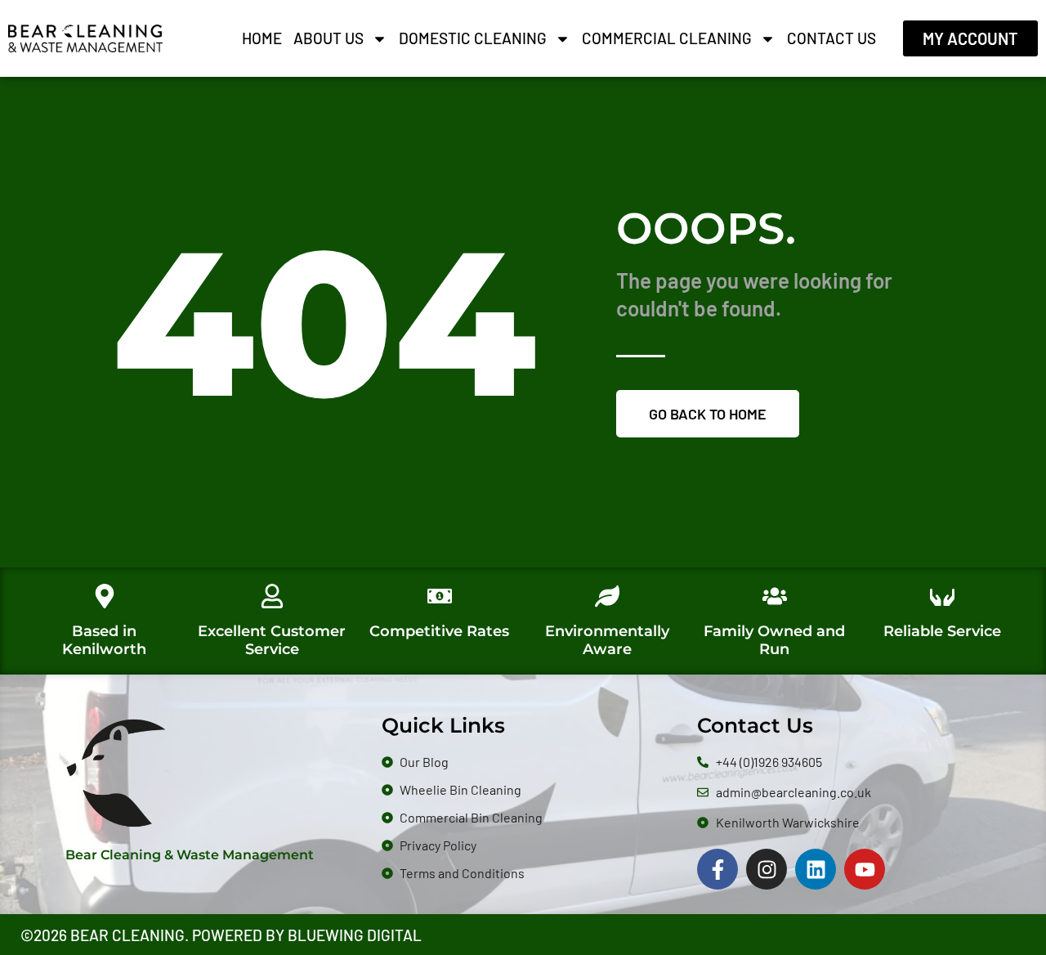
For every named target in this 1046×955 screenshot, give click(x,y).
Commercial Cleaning (667, 38)
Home (262, 38)
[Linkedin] (815, 869)
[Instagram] (766, 869)
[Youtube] (864, 869)
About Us (328, 38)
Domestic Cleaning (473, 38)
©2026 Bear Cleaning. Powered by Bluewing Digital (221, 935)
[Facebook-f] (717, 869)
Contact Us (831, 38)
